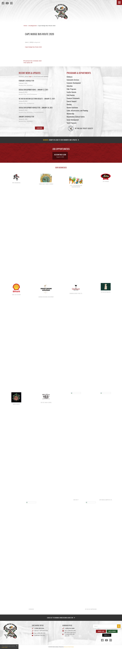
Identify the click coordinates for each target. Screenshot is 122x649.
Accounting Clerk (60, 154)
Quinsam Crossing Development (46, 297)
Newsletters (30, 85)
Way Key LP (75, 500)
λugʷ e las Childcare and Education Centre (76, 186)
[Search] (119, 626)
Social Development (32, 94)
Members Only (22, 85)
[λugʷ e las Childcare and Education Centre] (76, 178)
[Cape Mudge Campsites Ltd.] (106, 445)
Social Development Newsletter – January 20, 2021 (36, 107)
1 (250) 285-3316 (39, 628)
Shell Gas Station (16, 294)
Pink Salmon (27, 62)
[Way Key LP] (76, 445)
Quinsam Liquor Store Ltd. (76, 293)
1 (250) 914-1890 (69, 628)
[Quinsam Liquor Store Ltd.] (76, 287)
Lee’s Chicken (106, 181)
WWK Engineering (16, 183)
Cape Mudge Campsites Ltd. (105, 500)
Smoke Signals (16, 404)
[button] (119, 2)
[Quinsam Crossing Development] (46, 289)
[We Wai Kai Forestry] (106, 286)
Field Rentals (71, 95)
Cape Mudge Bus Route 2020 (33, 47)
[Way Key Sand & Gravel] (46, 396)
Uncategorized (32, 25)
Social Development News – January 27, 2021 (33, 89)
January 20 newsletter (26, 116)
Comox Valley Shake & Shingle (46, 184)
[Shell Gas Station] (16, 288)
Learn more (4, 647)
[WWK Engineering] (16, 177)
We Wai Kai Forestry (106, 292)
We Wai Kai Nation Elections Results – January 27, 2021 (37, 98)
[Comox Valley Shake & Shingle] (46, 178)
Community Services (73, 79)
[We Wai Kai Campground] (91, 554)
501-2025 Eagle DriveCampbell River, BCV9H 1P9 (70, 634)
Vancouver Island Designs (69, 646)
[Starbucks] (31, 554)
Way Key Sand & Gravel (46, 402)
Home (25, 25)
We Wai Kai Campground (91, 609)
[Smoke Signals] (16, 397)
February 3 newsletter (26, 80)
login (30, 76)
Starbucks (31, 609)
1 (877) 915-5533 (43, 630)
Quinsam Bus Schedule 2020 (33, 61)
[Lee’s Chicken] (106, 176)
